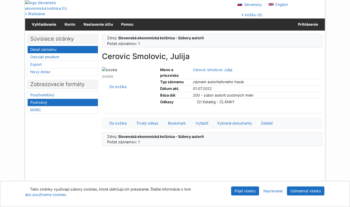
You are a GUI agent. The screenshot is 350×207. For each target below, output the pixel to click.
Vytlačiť (200, 123)
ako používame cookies (45, 194)
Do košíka (117, 86)
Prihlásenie (307, 24)
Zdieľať (266, 123)
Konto (70, 24)
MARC (35, 110)
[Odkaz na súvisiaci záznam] (194, 102)
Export (36, 64)
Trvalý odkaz (146, 123)
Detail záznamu (43, 49)
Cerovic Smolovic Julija (212, 70)
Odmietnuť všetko (305, 191)
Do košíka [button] (117, 123)
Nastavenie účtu (98, 24)
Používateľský (42, 95)
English (281, 4)
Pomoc (127, 24)
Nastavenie (273, 191)
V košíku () (251, 15)
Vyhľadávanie (44, 24)
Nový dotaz (40, 72)
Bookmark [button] (176, 123)
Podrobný (38, 102)
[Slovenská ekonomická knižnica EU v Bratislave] (47, 8)
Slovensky (252, 4)
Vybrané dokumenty (234, 123)
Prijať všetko (245, 191)
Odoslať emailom (44, 57)
